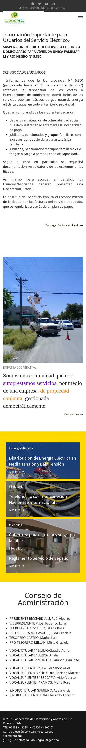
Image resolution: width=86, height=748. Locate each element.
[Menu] (80, 18)
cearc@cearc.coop (55, 8)
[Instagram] (53, 4)
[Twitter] (39, 4)
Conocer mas (72, 414)
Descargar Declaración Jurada (63, 225)
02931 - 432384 (30, 8)
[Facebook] (32, 4)
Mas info (15, 472)
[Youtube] (46, 4)
